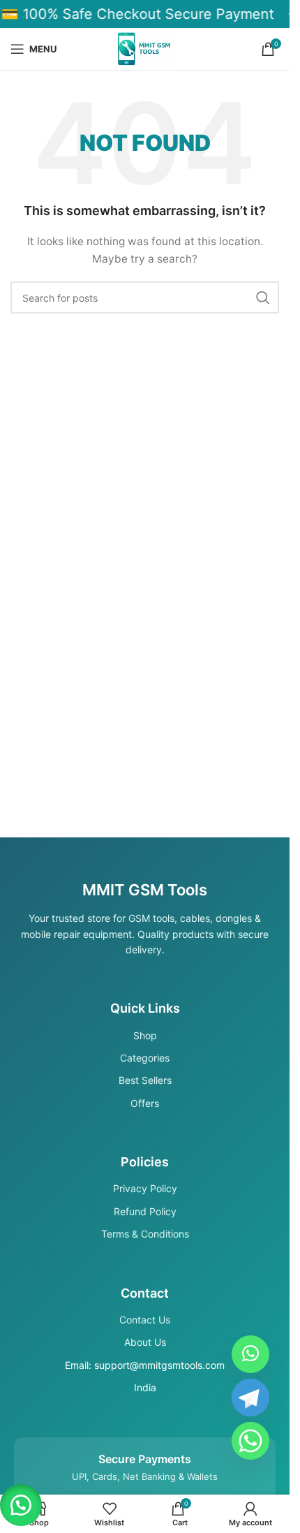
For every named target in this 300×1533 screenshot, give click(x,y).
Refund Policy (145, 1211)
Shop (145, 1035)
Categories (145, 1058)
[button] (21, 1505)
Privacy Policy (145, 1188)
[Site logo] (145, 48)
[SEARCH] (263, 297)
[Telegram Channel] (250, 1397)
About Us (145, 1342)
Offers (144, 1103)
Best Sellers (145, 1080)
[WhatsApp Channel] (250, 1354)
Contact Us (144, 1320)
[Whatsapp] (250, 1441)
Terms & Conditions (145, 1234)
